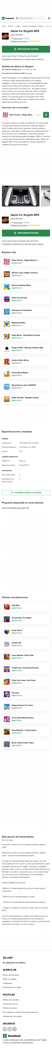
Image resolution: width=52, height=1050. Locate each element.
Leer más (29, 73)
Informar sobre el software (28, 493)
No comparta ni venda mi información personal (20, 1012)
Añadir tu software (10, 979)
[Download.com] (8, 18)
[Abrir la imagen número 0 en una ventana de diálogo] (20, 196)
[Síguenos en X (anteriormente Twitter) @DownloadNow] (10, 1029)
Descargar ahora (28, 49)
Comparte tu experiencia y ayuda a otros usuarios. (23, 59)
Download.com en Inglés (12, 987)
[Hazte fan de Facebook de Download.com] (5, 1029)
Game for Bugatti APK (25, 32)
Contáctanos (7, 983)
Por (16, 39)
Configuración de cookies (12, 1016)
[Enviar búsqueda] (17, 18)
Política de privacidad (11, 1000)
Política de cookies (10, 1008)
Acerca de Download (11, 975)
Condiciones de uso (10, 1004)
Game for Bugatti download (13, 508)
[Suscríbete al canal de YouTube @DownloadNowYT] (14, 1029)
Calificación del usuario (19, 41)
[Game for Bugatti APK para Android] (5, 36)
